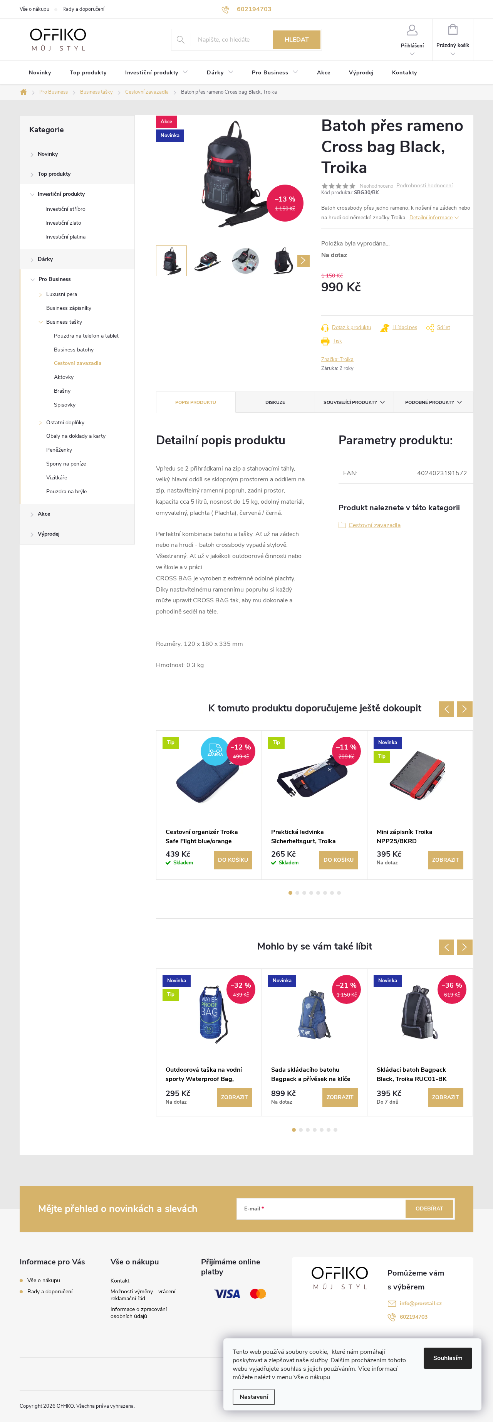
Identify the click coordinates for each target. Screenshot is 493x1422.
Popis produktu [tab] (195, 402)
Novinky (48, 154)
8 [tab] (339, 893)
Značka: (337, 359)
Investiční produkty (61, 194)
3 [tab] (304, 893)
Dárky (45, 259)
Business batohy (74, 349)
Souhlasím (448, 1358)
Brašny (62, 391)
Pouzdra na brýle (66, 491)
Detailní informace (431, 217)
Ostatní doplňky (65, 422)
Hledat (297, 39)
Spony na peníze (66, 463)
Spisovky (64, 404)
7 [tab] (332, 893)
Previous (446, 709)
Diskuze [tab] (275, 402)
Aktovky (64, 377)
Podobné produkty (429, 402)
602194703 (414, 1317)
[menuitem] (40, 73)
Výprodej (49, 534)
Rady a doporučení (83, 9)
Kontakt (120, 1280)
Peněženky (59, 450)
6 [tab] (325, 893)
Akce (44, 514)
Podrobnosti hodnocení (424, 186)
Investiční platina (65, 236)
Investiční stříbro (65, 209)
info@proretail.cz (421, 1303)
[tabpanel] (209, 805)
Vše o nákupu (34, 9)
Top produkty (54, 174)
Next (465, 709)
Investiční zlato (63, 223)
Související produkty (350, 402)
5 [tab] (318, 893)
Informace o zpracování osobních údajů (139, 1313)
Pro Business (55, 279)
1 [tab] (290, 893)
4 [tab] (311, 893)
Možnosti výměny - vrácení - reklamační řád (145, 1295)
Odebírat (429, 1208)
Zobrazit (445, 860)
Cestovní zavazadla (78, 363)
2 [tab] (297, 893)
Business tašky (64, 322)
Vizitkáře (56, 477)
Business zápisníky (68, 308)
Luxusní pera (61, 294)
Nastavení (254, 1397)
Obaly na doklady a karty (76, 436)
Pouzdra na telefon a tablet (86, 336)
